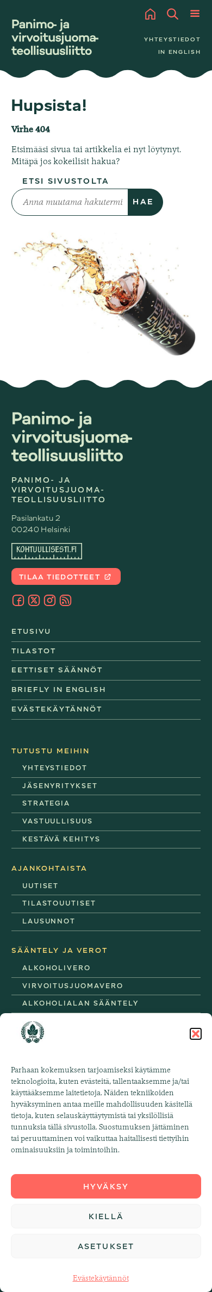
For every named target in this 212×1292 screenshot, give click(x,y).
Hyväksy (106, 1186)
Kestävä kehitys (61, 839)
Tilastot (34, 651)
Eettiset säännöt (57, 670)
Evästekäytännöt (101, 1278)
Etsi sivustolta (66, 181)
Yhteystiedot (172, 39)
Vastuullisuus (57, 821)
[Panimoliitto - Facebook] (18, 600)
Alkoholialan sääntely (80, 1003)
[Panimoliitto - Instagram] (50, 600)
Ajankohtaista (49, 868)
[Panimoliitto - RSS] (65, 600)
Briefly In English (59, 689)
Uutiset (40, 886)
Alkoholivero (56, 968)
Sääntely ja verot (59, 950)
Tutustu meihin (50, 751)
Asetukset (106, 1246)
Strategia (46, 803)
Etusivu (31, 631)
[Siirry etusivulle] (54, 37)
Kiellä (106, 1216)
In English (179, 51)
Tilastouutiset (59, 903)
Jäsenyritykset (60, 786)
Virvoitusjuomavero (72, 986)
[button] (195, 1033)
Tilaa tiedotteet (61, 577)
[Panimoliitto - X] (34, 600)
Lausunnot (49, 921)
